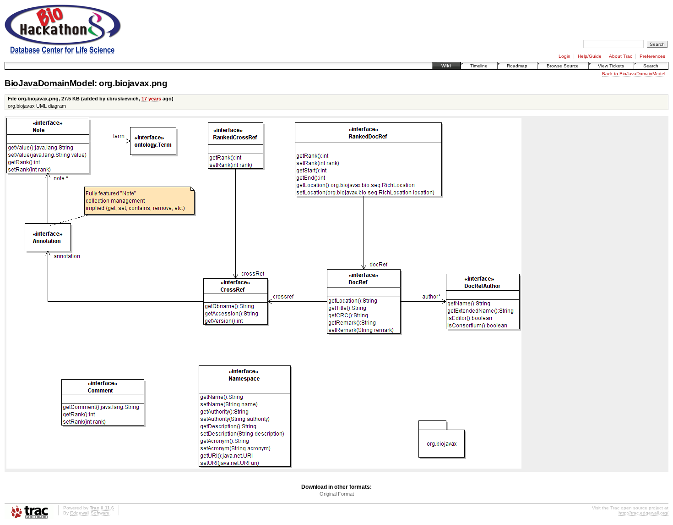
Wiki (446, 65)
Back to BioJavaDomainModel (633, 73)
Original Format (337, 494)
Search (650, 65)
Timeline (479, 65)
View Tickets (611, 65)
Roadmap (517, 65)
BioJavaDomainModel (49, 83)
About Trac (620, 56)
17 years (151, 98)
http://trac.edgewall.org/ (643, 512)
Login (564, 56)
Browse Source (563, 65)
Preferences (652, 56)
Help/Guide (590, 56)
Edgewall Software (89, 512)
